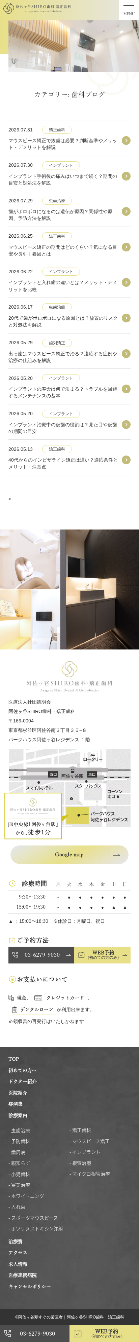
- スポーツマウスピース (33, 1217)
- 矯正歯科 (80, 1130)
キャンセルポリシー (29, 1286)
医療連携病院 (22, 1275)
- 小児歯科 (19, 1174)
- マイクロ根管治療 (90, 1173)
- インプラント (85, 1151)
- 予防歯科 (19, 1141)
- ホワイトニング (26, 1195)
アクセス (17, 1252)
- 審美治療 (19, 1184)
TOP (13, 1059)
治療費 (15, 1241)
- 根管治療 (80, 1162)
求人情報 (17, 1264)
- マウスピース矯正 (90, 1141)
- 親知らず (19, 1162)
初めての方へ (22, 1070)
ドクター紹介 (22, 1081)
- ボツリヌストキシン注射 (35, 1228)
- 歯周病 (16, 1152)
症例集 (15, 1104)
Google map (69, 854)
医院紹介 (17, 1093)
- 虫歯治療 (19, 1130)
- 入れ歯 (16, 1206)
